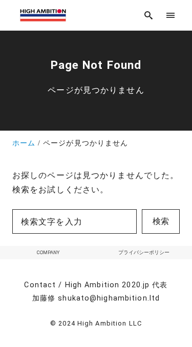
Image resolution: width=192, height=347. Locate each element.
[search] (149, 15)
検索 (161, 221)
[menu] (171, 15)
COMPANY (48, 252)
